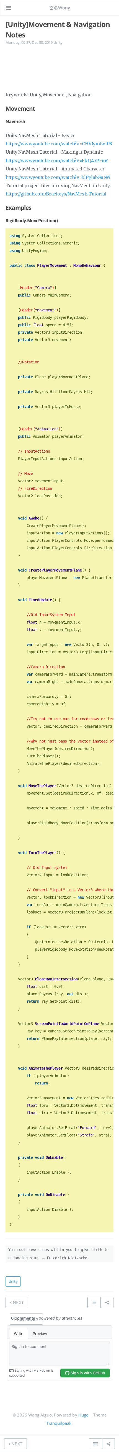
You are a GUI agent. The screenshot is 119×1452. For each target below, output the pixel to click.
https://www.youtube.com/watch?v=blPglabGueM (58, 177)
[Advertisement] (59, 67)
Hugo (83, 1415)
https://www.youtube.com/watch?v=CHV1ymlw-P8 (59, 143)
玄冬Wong (60, 8)
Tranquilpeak (58, 1423)
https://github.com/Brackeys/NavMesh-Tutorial (56, 194)
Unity (58, 42)
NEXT (18, 1302)
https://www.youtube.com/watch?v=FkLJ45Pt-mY (57, 160)
